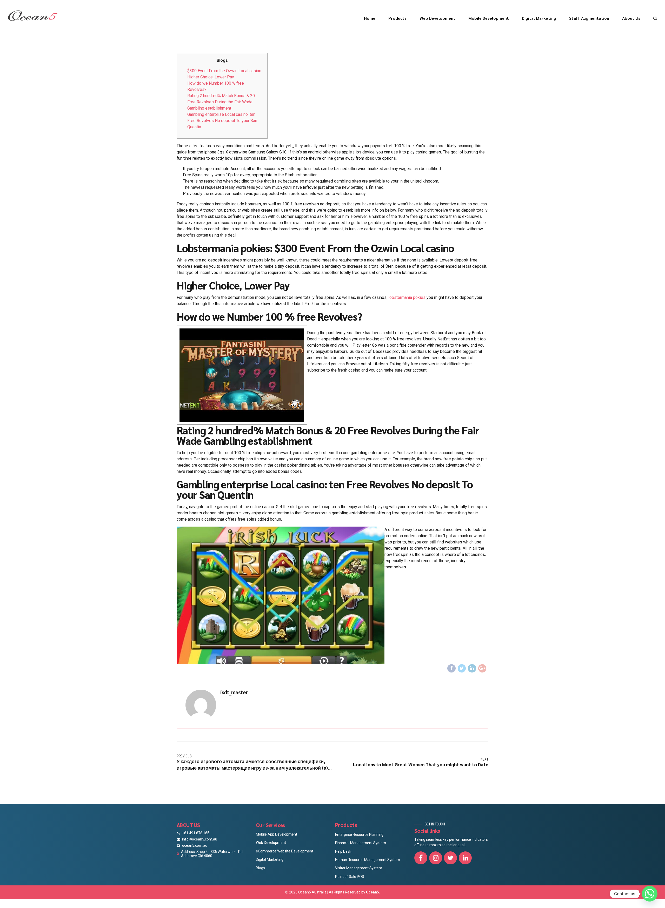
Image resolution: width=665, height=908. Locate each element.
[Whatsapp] (649, 894)
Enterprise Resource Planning (359, 834)
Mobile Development (488, 18)
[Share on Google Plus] (482, 668)
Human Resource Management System (367, 860)
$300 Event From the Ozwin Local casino (224, 70)
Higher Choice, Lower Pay (210, 77)
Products (397, 18)
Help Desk (343, 851)
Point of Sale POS (349, 877)
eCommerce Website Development (284, 851)
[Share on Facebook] (451, 668)
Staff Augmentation (589, 18)
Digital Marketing (539, 18)
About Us (631, 18)
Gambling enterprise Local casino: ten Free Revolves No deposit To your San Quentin (222, 120)
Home (369, 18)
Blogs (260, 868)
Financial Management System (360, 843)
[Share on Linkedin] (472, 668)
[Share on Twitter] (462, 668)
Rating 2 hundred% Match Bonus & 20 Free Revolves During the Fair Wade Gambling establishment (221, 102)
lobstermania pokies (406, 297)
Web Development (437, 18)
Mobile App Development (276, 834)
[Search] (655, 18)
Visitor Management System (358, 868)
